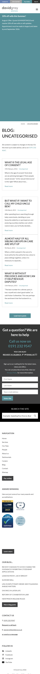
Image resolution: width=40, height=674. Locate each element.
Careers (5, 461)
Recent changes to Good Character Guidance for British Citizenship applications (18, 569)
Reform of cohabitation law (15, 595)
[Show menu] (37, 9)
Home (23, 124)
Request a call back (9, 625)
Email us (31, 355)
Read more (9, 186)
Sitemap (5, 472)
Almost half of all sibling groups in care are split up (19, 241)
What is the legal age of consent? (18, 164)
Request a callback (12, 355)
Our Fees (5, 446)
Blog (3, 465)
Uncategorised (23, 169)
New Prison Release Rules (13, 599)
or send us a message (10, 634)
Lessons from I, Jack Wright (14, 576)
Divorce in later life (11, 590)
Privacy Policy (12, 373)
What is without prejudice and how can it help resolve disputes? (20, 277)
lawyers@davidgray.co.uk (13, 630)
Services (5, 442)
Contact (5, 468)
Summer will (8, 580)
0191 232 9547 (20, 346)
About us (5, 453)
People (4, 450)
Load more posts (20, 316)
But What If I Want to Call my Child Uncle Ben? (18, 203)
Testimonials (6, 457)
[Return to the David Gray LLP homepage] (10, 9)
